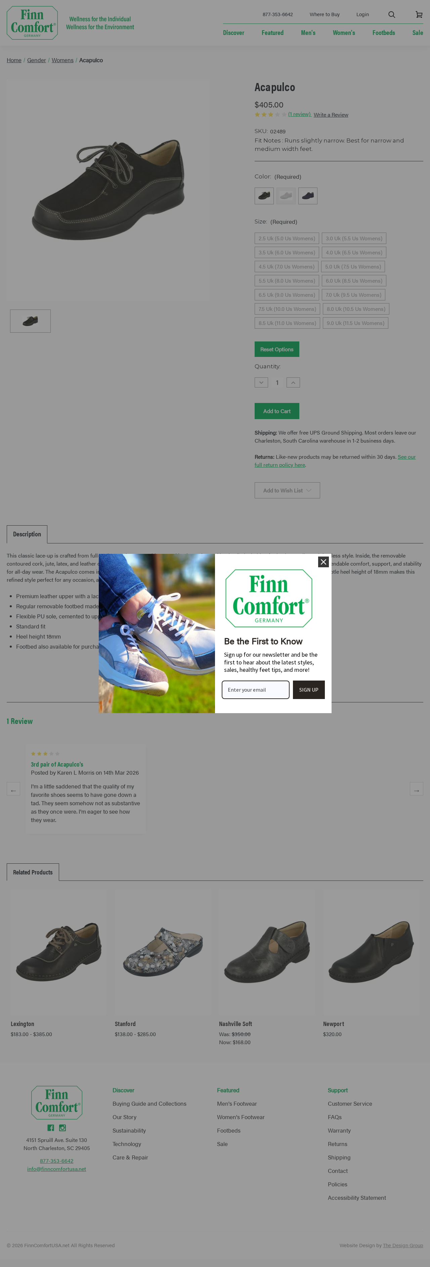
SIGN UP (308, 689)
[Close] (323, 562)
